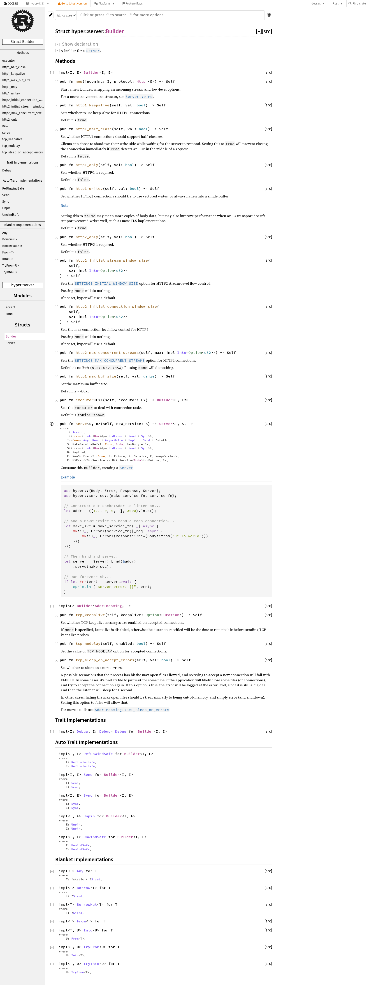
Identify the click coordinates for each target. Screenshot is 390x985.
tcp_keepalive (12, 139)
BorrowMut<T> (12, 246)
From (81, 921)
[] (259, 31)
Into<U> (7, 259)
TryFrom (91, 947)
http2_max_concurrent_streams (23, 113)
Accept (77, 432)
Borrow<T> (9, 239)
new (5, 126)
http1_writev (11, 93)
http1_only (9, 87)
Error (76, 436)
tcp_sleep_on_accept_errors (22, 152)
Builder (11, 336)
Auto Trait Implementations (22, 181)
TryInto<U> (9, 272)
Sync (5, 202)
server (28, 285)
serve (6, 133)
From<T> (8, 252)
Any (4, 233)
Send (5, 195)
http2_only (9, 120)
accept (10, 307)
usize (149, 376)
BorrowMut (87, 904)
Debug (6, 170)
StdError (116, 436)
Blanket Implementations (22, 225)
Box (97, 436)
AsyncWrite (114, 440)
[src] (267, 31)
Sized (95, 879)
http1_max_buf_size (16, 80)
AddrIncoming (108, 605)
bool (141, 105)
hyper (16, 285)
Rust (336, 3)
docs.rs (316, 3)
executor (8, 61)
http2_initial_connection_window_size (23, 100)
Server (10, 343)
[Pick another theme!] (51, 15)
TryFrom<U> (10, 265)
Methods (22, 53)
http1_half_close (14, 67)
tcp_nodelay (11, 146)
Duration (170, 614)
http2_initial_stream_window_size (23, 106)
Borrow (83, 887)
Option (107, 270)
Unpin (6, 208)
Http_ (142, 81)
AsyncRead (91, 440)
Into (93, 270)
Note (65, 206)
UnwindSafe (10, 215)
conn (9, 314)
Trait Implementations (23, 162)
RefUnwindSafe (13, 188)
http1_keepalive (13, 74)
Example (68, 477)
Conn (76, 440)
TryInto (91, 963)
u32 (119, 270)
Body (119, 444)
